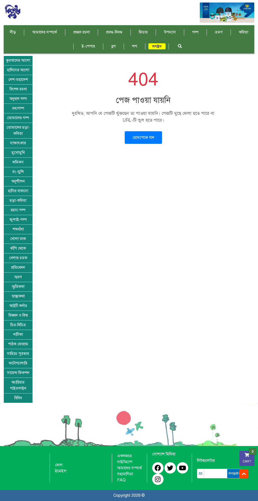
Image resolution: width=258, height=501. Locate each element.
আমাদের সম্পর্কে (44, 32)
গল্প (195, 32)
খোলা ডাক (18, 238)
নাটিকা (18, 334)
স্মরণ (18, 277)
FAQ (121, 480)
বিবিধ (18, 397)
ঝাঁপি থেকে (18, 248)
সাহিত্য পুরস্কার (18, 353)
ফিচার (143, 32)
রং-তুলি (18, 171)
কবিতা (243, 32)
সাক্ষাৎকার (18, 143)
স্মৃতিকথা (18, 286)
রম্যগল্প (18, 108)
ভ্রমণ (218, 32)
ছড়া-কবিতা (18, 200)
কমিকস (18, 162)
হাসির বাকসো (18, 190)
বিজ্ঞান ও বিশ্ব (18, 315)
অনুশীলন (18, 181)
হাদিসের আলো (18, 70)
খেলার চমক (18, 257)
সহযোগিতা (125, 474)
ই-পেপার (88, 46)
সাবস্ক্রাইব (234, 473)
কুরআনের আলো (18, 60)
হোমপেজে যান (143, 137)
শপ (134, 46)
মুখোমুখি (18, 152)
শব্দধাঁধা (18, 229)
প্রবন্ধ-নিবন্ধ (114, 32)
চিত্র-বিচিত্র (18, 324)
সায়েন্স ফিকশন (18, 372)
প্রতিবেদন (18, 267)
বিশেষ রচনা (18, 89)
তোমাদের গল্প (18, 117)
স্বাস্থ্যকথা (18, 296)
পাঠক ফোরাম (18, 344)
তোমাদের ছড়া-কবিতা (18, 130)
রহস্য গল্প (18, 210)
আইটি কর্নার (18, 305)
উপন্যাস (170, 32)
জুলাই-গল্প (18, 219)
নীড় (13, 32)
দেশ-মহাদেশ (18, 79)
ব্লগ (113, 46)
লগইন (157, 46)
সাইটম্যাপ (124, 461)
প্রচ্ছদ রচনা (81, 32)
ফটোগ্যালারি (18, 363)
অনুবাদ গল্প (18, 98)
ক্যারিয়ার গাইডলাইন (18, 385)
